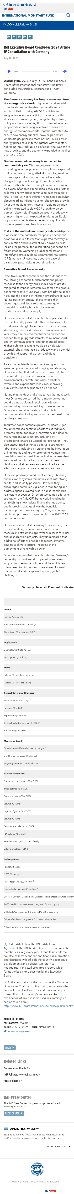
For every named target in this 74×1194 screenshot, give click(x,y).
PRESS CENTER (12, 1113)
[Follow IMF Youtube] (22, 4)
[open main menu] (68, 7)
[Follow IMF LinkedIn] (10, 4)
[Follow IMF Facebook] (7, 4)
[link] (9, 37)
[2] (44, 269)
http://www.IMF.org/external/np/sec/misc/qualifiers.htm (38, 1006)
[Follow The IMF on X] (3, 4)
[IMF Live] (51, 1189)
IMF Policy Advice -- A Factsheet (21, 1074)
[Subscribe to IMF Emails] (30, 4)
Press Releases (12, 1080)
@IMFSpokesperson (19, 1032)
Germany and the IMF (16, 1068)
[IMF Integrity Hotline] (35, 4)
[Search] (68, 15)
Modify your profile (57, 1146)
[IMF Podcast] (26, 4)
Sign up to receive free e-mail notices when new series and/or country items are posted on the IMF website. (34, 1136)
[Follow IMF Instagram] (14, 4)
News (8, 1047)
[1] (52, 88)
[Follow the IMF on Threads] (18, 4)
